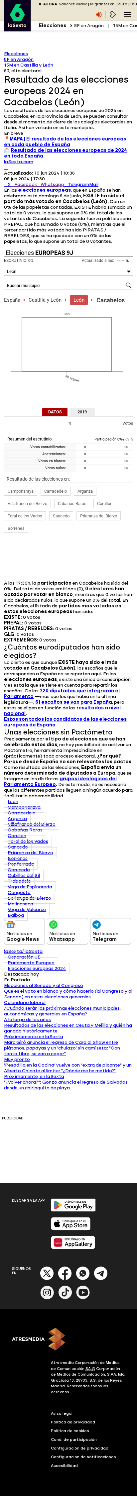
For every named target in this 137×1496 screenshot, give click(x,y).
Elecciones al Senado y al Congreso (43, 985)
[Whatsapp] (83, 1279)
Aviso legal (61, 1413)
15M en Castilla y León (28, 65)
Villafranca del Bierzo (27, 503)
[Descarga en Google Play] (73, 1210)
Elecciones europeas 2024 (37, 968)
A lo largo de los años (27, 1019)
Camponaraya (21, 491)
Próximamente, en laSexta (34, 1076)
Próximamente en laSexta (33, 1036)
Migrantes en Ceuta (108, 4)
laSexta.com (18, 162)
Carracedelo (55, 491)
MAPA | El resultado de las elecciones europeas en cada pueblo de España (65, 141)
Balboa (16, 915)
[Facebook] (65, 1279)
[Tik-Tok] (65, 1298)
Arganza (85, 491)
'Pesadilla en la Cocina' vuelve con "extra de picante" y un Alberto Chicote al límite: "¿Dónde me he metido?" (68, 1068)
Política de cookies (70, 1430)
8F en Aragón (89, 25)
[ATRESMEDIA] (68, 1340)
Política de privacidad (73, 1422)
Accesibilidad (64, 1465)
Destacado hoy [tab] (21, 974)
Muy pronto (17, 1059)
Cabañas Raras (72, 503)
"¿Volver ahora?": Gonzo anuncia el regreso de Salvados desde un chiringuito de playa (66, 1085)
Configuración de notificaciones (83, 1457)
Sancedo (61, 515)
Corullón (104, 503)
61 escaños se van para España (73, 702)
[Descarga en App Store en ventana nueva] (71, 1229)
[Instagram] (47, 1298)
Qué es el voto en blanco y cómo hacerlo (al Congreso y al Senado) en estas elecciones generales (68, 994)
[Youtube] (83, 1298)
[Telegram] (101, 1279)
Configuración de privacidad (79, 1448)
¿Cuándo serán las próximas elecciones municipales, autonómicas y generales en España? (62, 1011)
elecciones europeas (44, 190)
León (78, 300)
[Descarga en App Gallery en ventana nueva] (73, 1248)
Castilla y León (45, 300)
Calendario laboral (25, 1002)
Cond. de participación (74, 1439)
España (12, 300)
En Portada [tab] (17, 980)
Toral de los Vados (25, 515)
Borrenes (16, 528)
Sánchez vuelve (73, 4)
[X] (6, 167)
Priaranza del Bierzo (98, 515)
